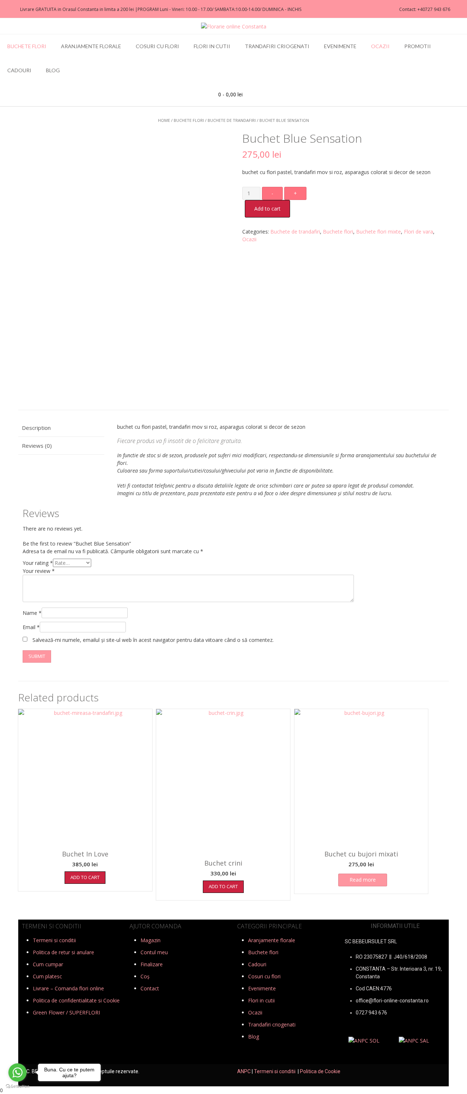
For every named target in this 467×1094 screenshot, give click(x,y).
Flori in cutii (212, 46)
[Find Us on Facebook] (7, 9)
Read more (363, 879)
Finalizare (151, 964)
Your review (39, 570)
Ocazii (380, 46)
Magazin (150, 940)
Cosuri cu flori (157, 46)
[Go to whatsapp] (17, 1072)
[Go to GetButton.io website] (17, 1086)
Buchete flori (26, 46)
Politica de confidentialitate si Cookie (76, 1000)
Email (31, 627)
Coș (145, 976)
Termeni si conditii (54, 940)
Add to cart (267, 208)
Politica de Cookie (320, 1071)
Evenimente (340, 46)
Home (164, 120)
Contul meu (154, 952)
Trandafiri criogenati (277, 46)
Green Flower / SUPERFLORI (66, 1012)
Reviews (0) (37, 445)
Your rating (38, 562)
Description (36, 427)
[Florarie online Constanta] (233, 26)
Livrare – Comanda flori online (68, 988)
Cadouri (19, 70)
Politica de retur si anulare (63, 952)
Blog (53, 70)
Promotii (417, 46)
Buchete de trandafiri (232, 120)
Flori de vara (418, 231)
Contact (149, 988)
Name (32, 612)
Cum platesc (47, 976)
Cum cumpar (48, 964)
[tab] (61, 428)
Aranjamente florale (91, 46)
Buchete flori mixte (378, 231)
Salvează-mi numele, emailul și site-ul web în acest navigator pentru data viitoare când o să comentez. (153, 639)
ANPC (244, 1071)
